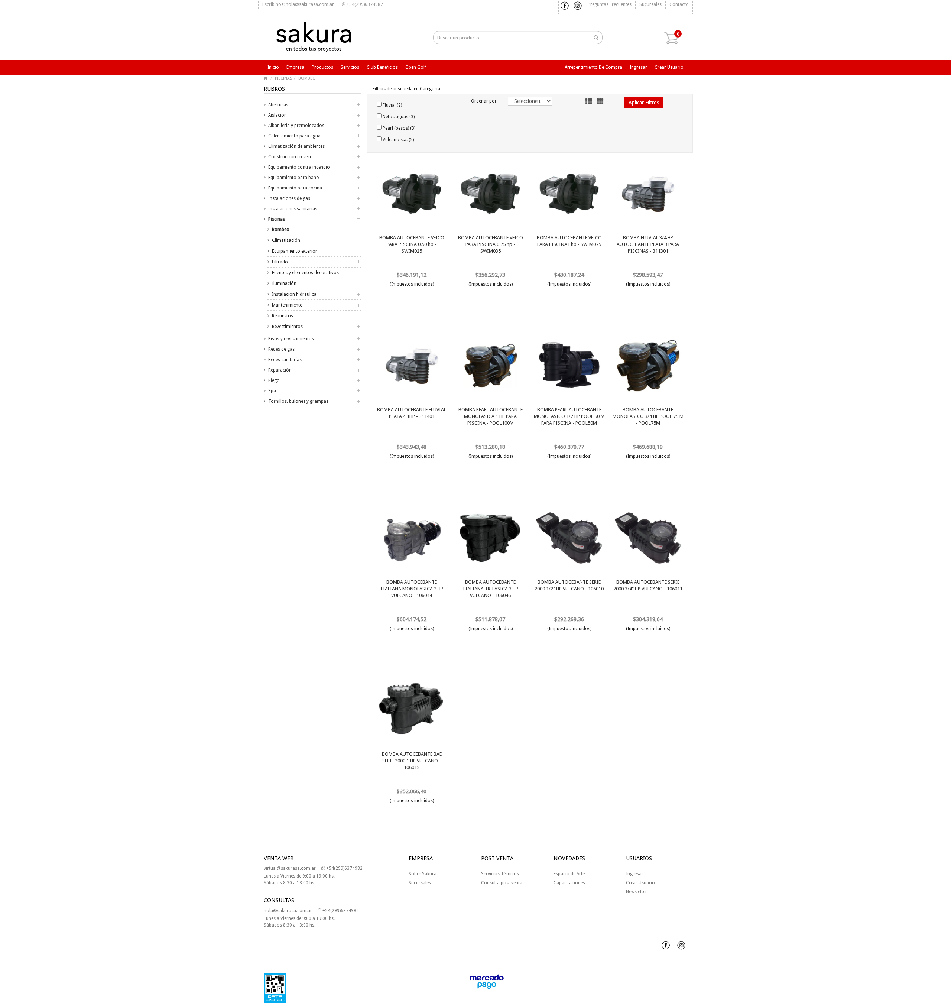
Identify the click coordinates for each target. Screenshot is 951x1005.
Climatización (286, 240)
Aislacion (277, 115)
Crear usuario (669, 67)
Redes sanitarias (285, 359)
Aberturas (278, 104)
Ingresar (638, 67)
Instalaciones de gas (289, 198)
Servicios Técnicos (500, 873)
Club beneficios (382, 67)
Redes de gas (281, 349)
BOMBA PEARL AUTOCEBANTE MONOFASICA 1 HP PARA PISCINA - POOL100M (490, 416)
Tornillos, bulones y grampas (298, 401)
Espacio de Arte (569, 873)
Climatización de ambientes (296, 146)
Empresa (295, 67)
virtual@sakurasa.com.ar (290, 868)
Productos (322, 67)
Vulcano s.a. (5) (398, 139)
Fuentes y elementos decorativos (305, 272)
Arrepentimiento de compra (593, 67)
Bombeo (280, 229)
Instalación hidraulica (294, 294)
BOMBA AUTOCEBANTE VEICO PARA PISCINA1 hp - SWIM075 (569, 241)
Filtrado (280, 262)
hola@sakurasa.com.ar (288, 910)
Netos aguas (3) (398, 116)
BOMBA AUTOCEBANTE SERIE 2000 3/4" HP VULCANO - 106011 (647, 585)
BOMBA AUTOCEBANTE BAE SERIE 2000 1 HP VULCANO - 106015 (412, 760)
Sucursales (650, 4)
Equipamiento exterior (294, 251)
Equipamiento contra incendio (299, 167)
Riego (274, 380)
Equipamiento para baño (293, 177)
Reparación (280, 370)
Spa (272, 390)
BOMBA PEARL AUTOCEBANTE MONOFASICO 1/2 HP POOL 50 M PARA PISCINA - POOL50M (569, 416)
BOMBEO (307, 78)
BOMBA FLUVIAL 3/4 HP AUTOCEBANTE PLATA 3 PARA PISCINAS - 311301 (648, 244)
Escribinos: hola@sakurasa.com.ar (298, 4)
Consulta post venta (501, 882)
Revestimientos (287, 326)
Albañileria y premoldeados (296, 125)
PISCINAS (283, 78)
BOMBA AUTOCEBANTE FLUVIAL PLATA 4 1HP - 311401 (411, 413)
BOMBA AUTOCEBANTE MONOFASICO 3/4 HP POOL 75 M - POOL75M (648, 416)
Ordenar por (484, 101)
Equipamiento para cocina (295, 188)
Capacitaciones (569, 882)
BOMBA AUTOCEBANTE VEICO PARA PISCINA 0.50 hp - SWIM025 (411, 244)
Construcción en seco (290, 156)
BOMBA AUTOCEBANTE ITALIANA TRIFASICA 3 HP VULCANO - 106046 (490, 588)
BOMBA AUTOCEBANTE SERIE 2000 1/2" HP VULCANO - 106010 (569, 585)
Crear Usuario (640, 882)
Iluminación (284, 283)
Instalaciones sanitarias (292, 208)
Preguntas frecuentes (610, 4)
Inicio (273, 67)
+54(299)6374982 (364, 4)
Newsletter (636, 891)
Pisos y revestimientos (291, 338)
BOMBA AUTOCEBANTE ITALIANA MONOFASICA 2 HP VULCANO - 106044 (411, 588)
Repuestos (282, 315)
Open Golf (415, 67)
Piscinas (276, 219)
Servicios (350, 67)
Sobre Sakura (422, 873)
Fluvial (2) (392, 105)
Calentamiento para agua (294, 136)
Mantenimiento (287, 305)
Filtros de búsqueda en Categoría (406, 88)
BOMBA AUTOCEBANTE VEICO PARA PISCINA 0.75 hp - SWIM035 (490, 244)
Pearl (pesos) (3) (398, 128)
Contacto (679, 4)
